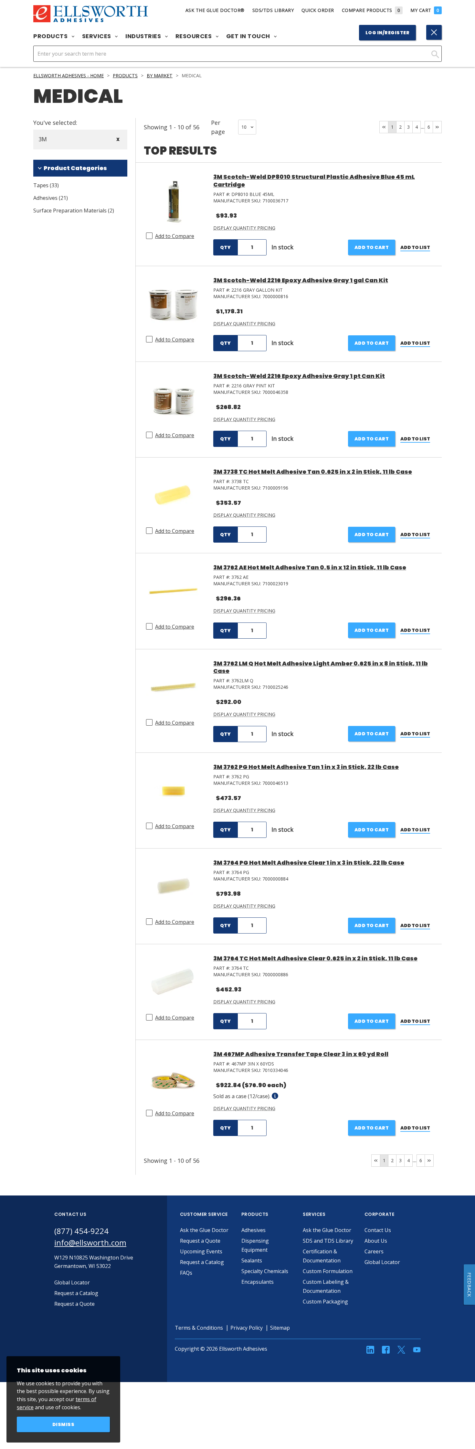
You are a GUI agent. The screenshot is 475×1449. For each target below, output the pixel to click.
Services (97, 36)
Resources (194, 36)
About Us (375, 1240)
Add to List (415, 247)
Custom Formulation (328, 1271)
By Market (160, 75)
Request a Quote (200, 1240)
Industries (144, 36)
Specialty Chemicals (264, 1271)
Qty (225, 247)
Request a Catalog (202, 1262)
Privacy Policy (246, 1327)
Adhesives (253, 1230)
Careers (374, 1251)
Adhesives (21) (50, 197)
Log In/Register (387, 32)
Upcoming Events (201, 1251)
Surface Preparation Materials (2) (73, 210)
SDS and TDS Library (328, 1240)
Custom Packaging (325, 1301)
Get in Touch (249, 36)
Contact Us (377, 1230)
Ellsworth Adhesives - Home (68, 75)
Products (51, 36)
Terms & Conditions (199, 1327)
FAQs (186, 1272)
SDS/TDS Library (273, 10)
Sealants (251, 1260)
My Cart (424, 10)
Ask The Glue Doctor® (215, 10)
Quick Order (317, 10)
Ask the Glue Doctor (204, 1230)
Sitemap (280, 1327)
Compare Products (371, 10)
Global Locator (382, 1262)
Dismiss (63, 1424)
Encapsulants (257, 1281)
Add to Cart (371, 247)
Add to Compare (174, 236)
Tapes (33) (46, 185)
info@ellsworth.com (90, 1242)
